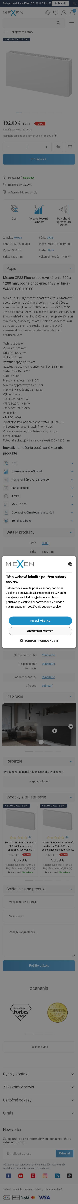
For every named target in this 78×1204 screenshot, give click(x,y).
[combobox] (70, 564)
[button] (39, 640)
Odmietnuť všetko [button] (40, 631)
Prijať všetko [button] (40, 620)
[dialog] (39, 602)
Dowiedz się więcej (17, 611)
